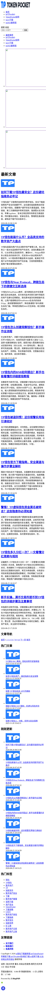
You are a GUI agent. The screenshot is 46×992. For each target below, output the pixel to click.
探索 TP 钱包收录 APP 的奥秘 (18, 691)
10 (19, 640)
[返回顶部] (3, 990)
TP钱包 (9, 883)
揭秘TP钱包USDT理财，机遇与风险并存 (22, 706)
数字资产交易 (11, 929)
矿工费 (8, 926)
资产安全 (9, 905)
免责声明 (9, 949)
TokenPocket (10, 907)
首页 (7, 12)
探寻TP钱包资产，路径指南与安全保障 (22, 676)
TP (7, 888)
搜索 (25, 30)
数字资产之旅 (11, 932)
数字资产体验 (11, 915)
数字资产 (9, 885)
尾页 (28, 640)
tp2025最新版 (11, 23)
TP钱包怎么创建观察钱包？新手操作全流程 (24, 798)
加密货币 (9, 890)
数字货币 (9, 920)
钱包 (7, 880)
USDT (8, 912)
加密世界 (9, 923)
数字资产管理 (11, 899)
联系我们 (9, 946)
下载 (7, 896)
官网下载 (9, 902)
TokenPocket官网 (12, 17)
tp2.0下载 (9, 20)
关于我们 (9, 943)
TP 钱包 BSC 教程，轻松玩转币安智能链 (22, 661)
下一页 (23, 640)
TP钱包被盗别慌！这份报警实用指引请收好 (24, 830)
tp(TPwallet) (10, 14)
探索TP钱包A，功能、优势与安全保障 (22, 721)
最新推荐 (9, 35)
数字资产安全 (11, 893)
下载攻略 (9, 910)
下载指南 (9, 917)
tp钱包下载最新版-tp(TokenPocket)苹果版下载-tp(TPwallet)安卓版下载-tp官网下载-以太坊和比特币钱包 (22, 956)
